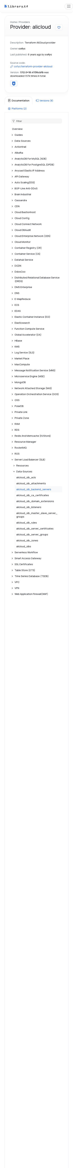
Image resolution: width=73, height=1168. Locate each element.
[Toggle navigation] (69, 6)
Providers (24, 22)
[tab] (18, 100)
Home (13, 22)
